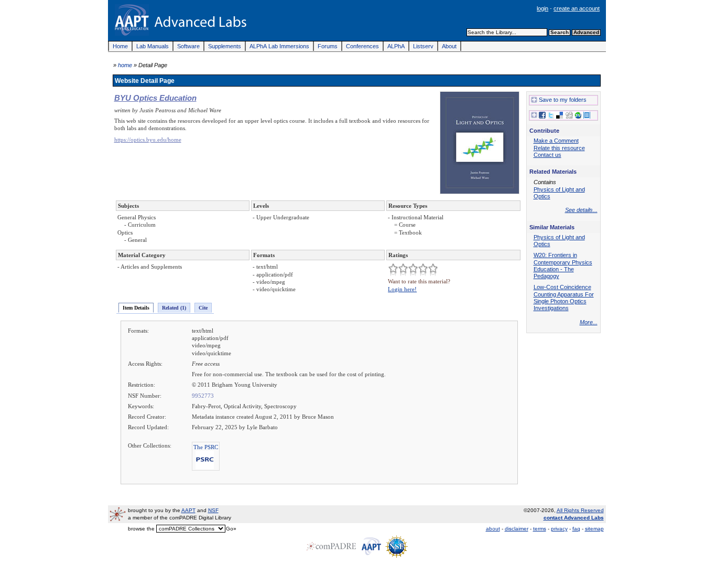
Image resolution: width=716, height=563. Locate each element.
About (449, 46)
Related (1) (174, 308)
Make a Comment (556, 140)
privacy (559, 529)
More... (589, 322)
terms (539, 529)
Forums (328, 46)
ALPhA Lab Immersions (279, 46)
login (542, 8)
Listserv (423, 46)
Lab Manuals (152, 46)
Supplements (224, 46)
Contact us (547, 155)
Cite (203, 308)
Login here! (402, 289)
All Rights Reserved (580, 510)
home (125, 65)
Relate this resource (559, 148)
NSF (213, 510)
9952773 (203, 395)
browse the (141, 529)
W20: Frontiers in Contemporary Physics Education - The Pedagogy (563, 265)
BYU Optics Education (155, 97)
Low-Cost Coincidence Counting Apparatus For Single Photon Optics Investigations (564, 297)
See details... (581, 210)
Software (188, 46)
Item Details (136, 308)
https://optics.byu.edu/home (147, 139)
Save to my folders (563, 100)
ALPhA (396, 46)
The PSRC (205, 447)
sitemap (594, 529)
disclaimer (516, 529)
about (493, 529)
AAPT (188, 510)
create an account (577, 8)
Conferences (362, 46)
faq (576, 529)
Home (120, 46)
